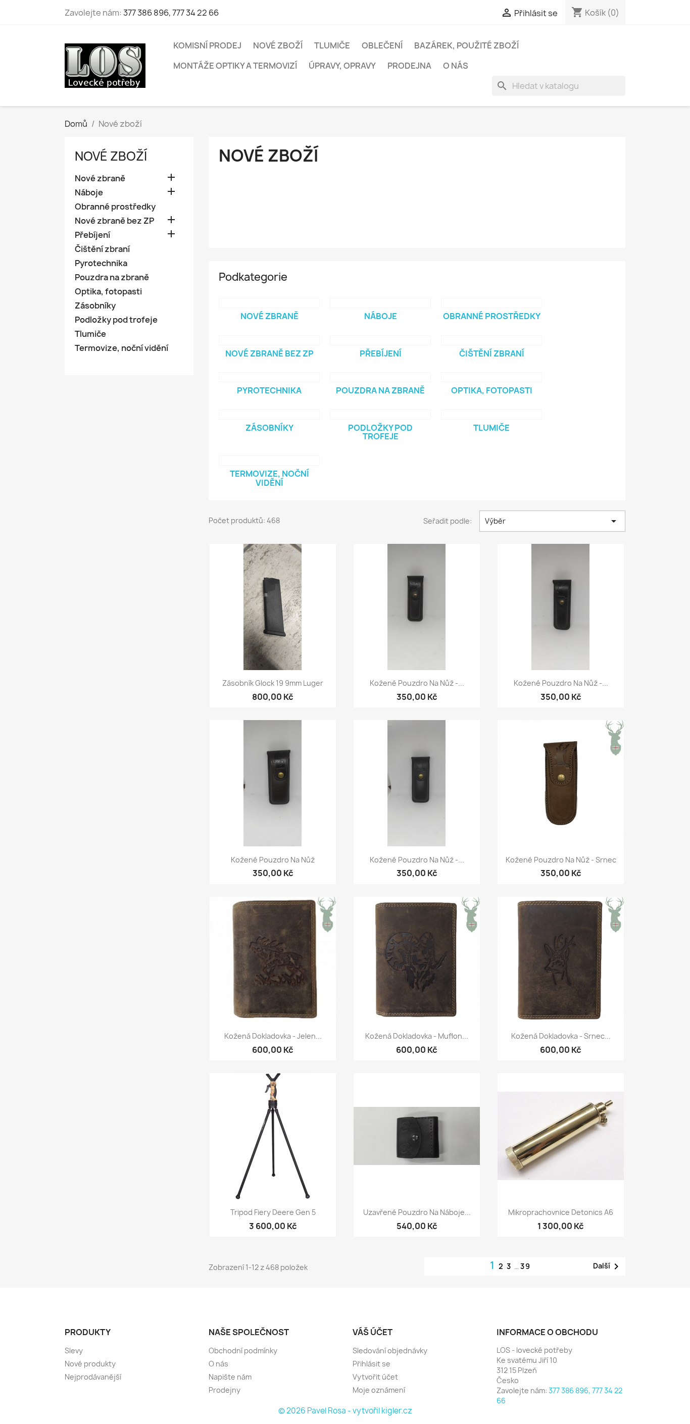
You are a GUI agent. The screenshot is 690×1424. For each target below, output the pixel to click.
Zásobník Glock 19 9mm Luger (272, 683)
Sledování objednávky (390, 1350)
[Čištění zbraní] (491, 340)
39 (525, 1266)
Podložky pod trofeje (116, 320)
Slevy (74, 1350)
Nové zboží (278, 45)
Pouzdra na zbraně (112, 277)
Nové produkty (90, 1363)
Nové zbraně (100, 178)
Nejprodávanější (93, 1377)
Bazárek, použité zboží (466, 45)
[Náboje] (380, 303)
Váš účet (372, 1332)
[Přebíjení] (380, 340)
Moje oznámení (379, 1390)
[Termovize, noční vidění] (269, 460)
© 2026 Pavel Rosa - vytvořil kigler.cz (345, 1410)
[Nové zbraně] (269, 303)
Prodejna (409, 65)
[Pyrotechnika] (269, 377)
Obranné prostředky (115, 206)
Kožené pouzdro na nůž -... (417, 683)
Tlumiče (332, 45)
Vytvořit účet (375, 1377)
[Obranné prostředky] (491, 303)
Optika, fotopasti (108, 291)
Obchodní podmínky (243, 1350)
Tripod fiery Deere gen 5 (273, 1212)
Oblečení (382, 45)
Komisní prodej (207, 45)
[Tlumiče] (491, 415)
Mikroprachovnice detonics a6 (560, 1212)
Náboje (89, 192)
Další (607, 1266)
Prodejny (224, 1390)
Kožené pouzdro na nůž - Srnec (561, 859)
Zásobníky (95, 305)
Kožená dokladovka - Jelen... (273, 1036)
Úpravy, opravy (342, 65)
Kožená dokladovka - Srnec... (561, 1036)
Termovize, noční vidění (121, 348)
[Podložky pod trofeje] (380, 415)
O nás (455, 65)
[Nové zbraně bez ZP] (269, 340)
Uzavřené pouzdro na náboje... (417, 1212)
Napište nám (230, 1377)
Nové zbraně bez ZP (114, 221)
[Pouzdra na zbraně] (380, 377)
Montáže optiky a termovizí (235, 65)
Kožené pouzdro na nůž (273, 859)
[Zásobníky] (269, 415)
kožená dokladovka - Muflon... (416, 1036)
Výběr (552, 521)
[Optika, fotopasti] (491, 377)
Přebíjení (92, 235)
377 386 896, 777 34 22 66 (171, 12)
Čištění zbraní (102, 249)
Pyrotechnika (101, 263)
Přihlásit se (371, 1363)
